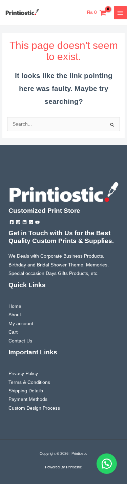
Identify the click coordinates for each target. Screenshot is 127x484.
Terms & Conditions (29, 382)
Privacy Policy (23, 373)
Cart (13, 332)
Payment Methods (27, 399)
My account (20, 323)
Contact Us (20, 340)
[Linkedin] (24, 222)
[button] (107, 463)
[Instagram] (18, 222)
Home (14, 306)
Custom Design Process (34, 408)
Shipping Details (25, 390)
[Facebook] (11, 222)
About (14, 314)
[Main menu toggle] (120, 12)
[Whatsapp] (31, 222)
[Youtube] (37, 222)
